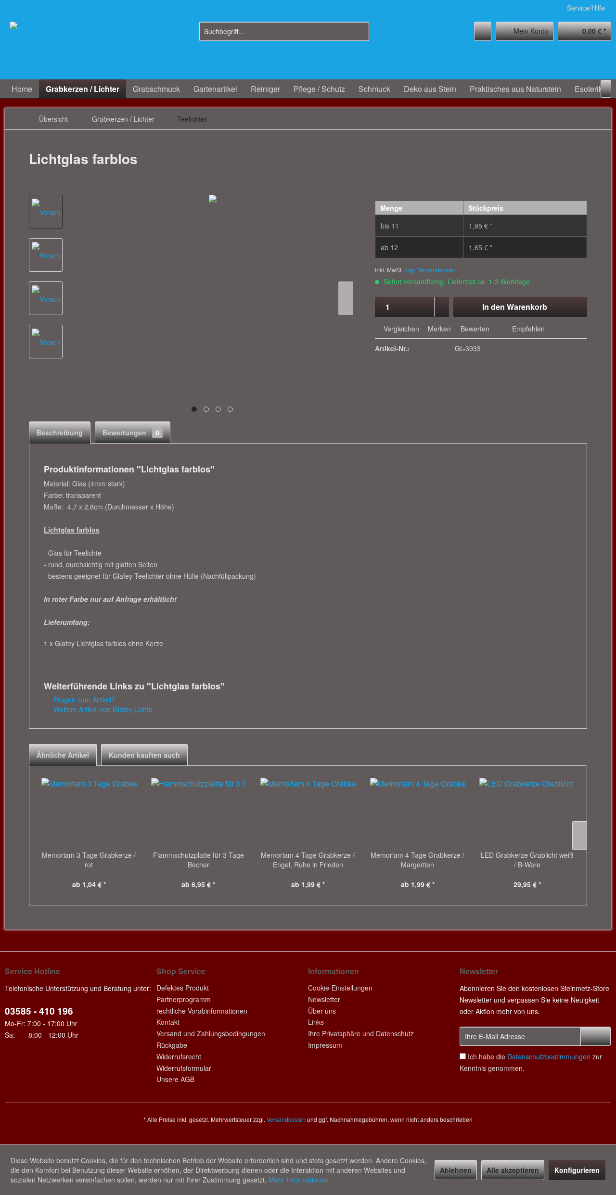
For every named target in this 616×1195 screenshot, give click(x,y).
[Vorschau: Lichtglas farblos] (46, 212)
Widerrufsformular (183, 1068)
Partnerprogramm (183, 999)
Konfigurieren (577, 1170)
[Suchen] (360, 31)
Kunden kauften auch (144, 755)
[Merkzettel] (482, 31)
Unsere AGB (175, 1079)
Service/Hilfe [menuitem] (586, 8)
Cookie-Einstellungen (340, 987)
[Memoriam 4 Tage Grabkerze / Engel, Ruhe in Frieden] (308, 811)
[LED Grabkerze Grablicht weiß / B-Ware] (527, 811)
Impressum (325, 1045)
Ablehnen (456, 1170)
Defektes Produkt (182, 987)
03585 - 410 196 (39, 1010)
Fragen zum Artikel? (83, 699)
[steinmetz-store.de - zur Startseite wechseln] (80, 48)
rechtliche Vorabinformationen (201, 1011)
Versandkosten (286, 1119)
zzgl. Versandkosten (430, 270)
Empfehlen (527, 328)
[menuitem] (284, 31)
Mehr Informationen (299, 1179)
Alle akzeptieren (513, 1170)
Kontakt (168, 1022)
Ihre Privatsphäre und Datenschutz (361, 1033)
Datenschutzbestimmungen (548, 1056)
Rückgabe (171, 1045)
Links (316, 1022)
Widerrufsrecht (178, 1056)
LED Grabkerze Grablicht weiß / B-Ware (527, 859)
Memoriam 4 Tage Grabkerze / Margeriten (417, 859)
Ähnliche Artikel (63, 755)
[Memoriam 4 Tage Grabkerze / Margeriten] (417, 811)
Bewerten (475, 328)
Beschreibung (60, 432)
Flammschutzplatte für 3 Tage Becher (198, 859)
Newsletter (324, 999)
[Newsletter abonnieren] (595, 1036)
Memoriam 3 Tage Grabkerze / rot (89, 859)
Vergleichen (400, 328)
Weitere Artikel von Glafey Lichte (102, 709)
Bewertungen (131, 432)
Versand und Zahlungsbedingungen (210, 1033)
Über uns (322, 1011)
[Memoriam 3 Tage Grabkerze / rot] (89, 811)
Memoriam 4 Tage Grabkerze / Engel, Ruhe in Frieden (308, 859)
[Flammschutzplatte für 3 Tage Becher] (198, 811)
